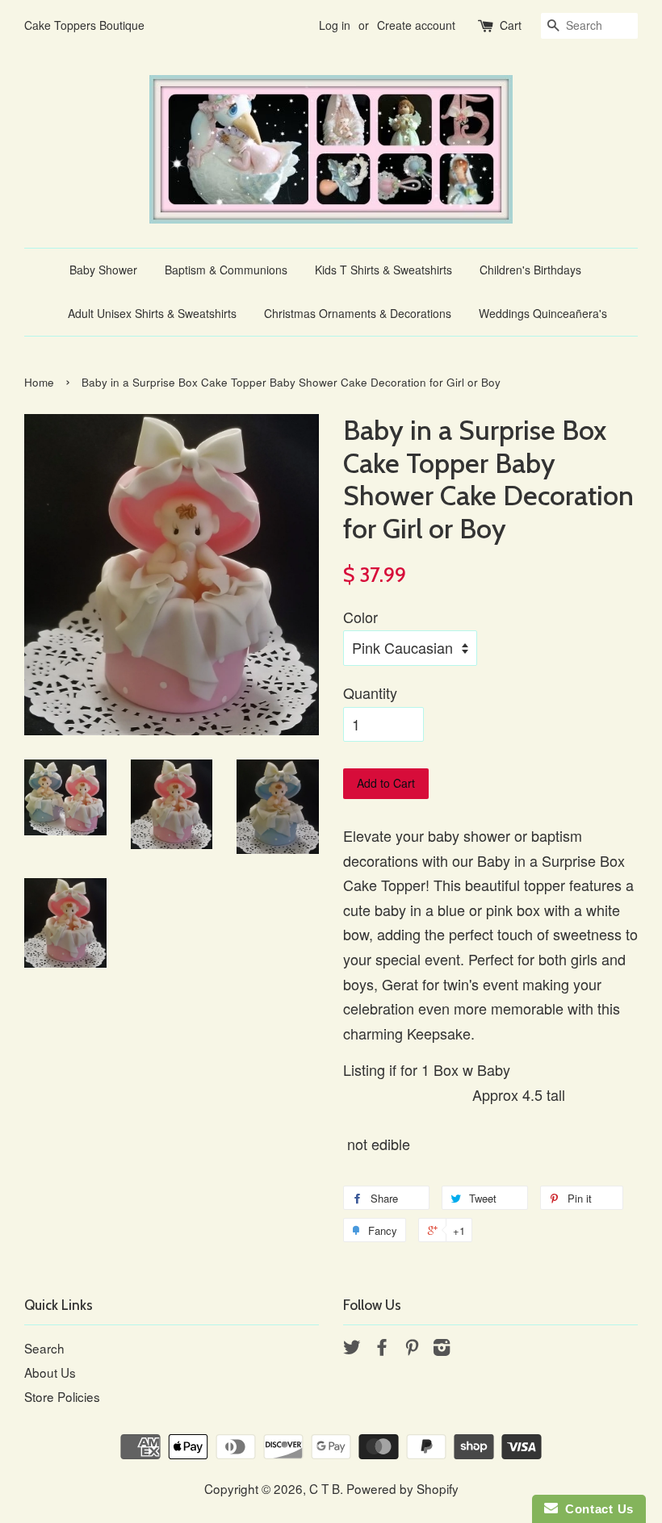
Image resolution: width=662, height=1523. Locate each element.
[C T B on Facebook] (382, 1349)
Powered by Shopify (402, 1488)
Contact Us (596, 1509)
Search (44, 1348)
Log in (334, 25)
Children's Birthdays (530, 270)
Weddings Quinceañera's (543, 313)
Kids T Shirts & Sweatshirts (383, 270)
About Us (50, 1372)
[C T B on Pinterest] (412, 1349)
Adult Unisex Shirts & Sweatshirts (152, 313)
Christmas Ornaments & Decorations (357, 313)
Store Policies (62, 1396)
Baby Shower (103, 270)
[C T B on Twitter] (352, 1349)
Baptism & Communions (226, 270)
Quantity (370, 692)
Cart (511, 25)
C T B (324, 1488)
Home (39, 382)
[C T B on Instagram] (441, 1349)
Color (360, 616)
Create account (416, 25)
